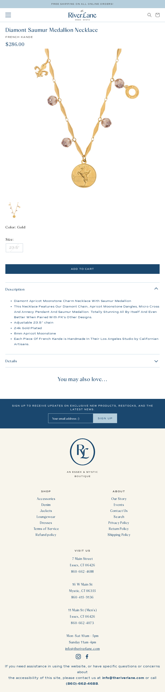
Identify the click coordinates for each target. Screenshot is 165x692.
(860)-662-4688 (82, 684)
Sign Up (105, 418)
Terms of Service (46, 528)
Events (119, 505)
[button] (149, 15)
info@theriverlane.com (82, 648)
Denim (46, 505)
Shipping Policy (118, 534)
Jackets (46, 511)
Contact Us (119, 511)
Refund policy (46, 534)
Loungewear (46, 517)
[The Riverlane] (82, 15)
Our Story (119, 499)
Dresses (46, 522)
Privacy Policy (118, 522)
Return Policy (119, 528)
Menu (8, 15)
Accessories (46, 499)
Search (118, 517)
